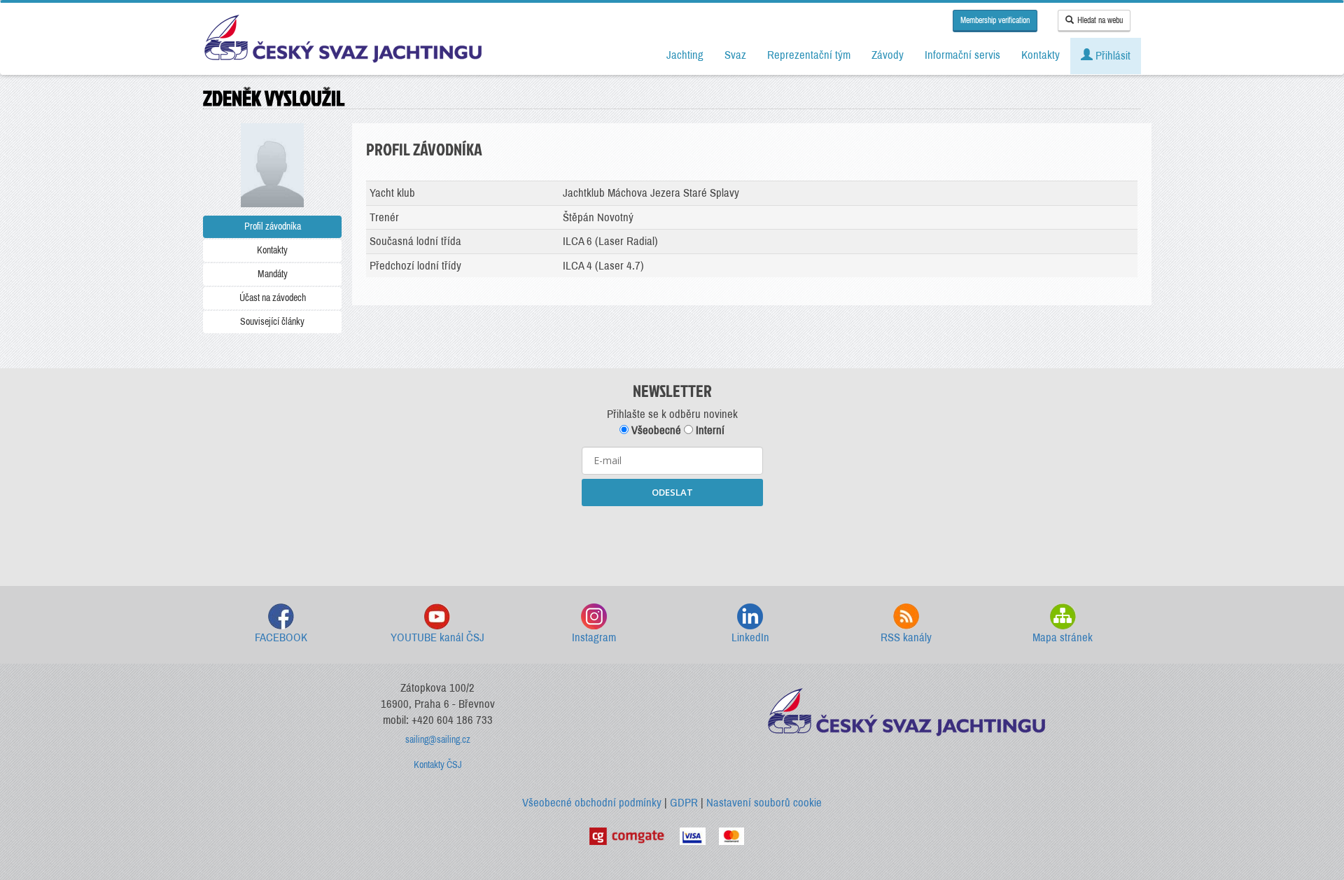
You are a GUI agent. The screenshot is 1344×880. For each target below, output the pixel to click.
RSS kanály (906, 637)
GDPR (684, 803)
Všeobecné (655, 430)
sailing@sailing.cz (437, 739)
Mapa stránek (1062, 637)
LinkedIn (750, 637)
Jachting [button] (685, 55)
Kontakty (272, 250)
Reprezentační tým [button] (808, 55)
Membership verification (995, 20)
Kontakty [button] (1040, 55)
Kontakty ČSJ (438, 765)
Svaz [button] (735, 55)
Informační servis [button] (962, 55)
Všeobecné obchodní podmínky (592, 803)
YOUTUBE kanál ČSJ (437, 637)
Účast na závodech (272, 298)
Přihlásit (1111, 56)
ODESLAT (672, 492)
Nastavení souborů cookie (764, 803)
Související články (272, 321)
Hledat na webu (1100, 20)
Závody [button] (888, 55)
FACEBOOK (281, 637)
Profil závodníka (272, 226)
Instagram (594, 637)
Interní (708, 430)
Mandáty (273, 274)
